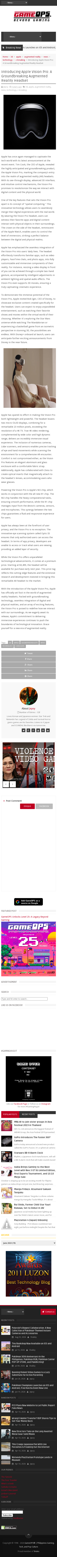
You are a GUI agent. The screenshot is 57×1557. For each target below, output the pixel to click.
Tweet (30, 653)
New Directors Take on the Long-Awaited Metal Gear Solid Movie (32, 1432)
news (46, 57)
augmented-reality (32, 57)
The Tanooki (6, 1477)
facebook (44, 806)
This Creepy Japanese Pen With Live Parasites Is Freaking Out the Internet (31, 1445)
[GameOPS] (23, 730)
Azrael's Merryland (9, 1490)
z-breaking (20, 60)
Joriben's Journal (8, 1493)
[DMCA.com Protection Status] (9, 1529)
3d (12, 57)
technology (7, 60)
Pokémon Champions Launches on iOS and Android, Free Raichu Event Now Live (33, 1386)
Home (5, 57)
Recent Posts (28, 1114)
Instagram (45, 1104)
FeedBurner (18, 1518)
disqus (27, 806)
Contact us (49, 1312)
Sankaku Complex (9, 1487)
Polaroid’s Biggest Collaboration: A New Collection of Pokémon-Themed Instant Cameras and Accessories (31, 1331)
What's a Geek (7, 1483)
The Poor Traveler (9, 1480)
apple (18, 57)
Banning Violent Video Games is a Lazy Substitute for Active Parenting (31, 1373)
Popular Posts (10, 1114)
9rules (36, 1551)
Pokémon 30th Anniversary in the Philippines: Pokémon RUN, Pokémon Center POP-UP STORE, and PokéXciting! (33, 1359)
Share (29, 659)
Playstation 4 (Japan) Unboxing (31, 1220)
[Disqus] (29, 850)
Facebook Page (20, 1104)
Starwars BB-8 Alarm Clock (28, 1152)
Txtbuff (4, 1497)
